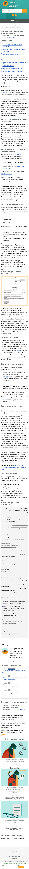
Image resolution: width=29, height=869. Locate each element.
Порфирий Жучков (10, 37)
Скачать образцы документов (12, 68)
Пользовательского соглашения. (14, 840)
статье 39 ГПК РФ (6, 174)
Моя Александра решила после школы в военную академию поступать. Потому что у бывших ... (14, 798)
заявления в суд (6, 92)
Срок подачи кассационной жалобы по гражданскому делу (13, 467)
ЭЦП (19, 447)
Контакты (14, 853)
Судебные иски (10, 25)
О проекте (14, 851)
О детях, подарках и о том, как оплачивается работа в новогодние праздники (12, 693)
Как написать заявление (10, 54)
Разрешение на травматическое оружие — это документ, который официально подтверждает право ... (14, 828)
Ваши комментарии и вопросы (12, 71)
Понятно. (21, 867)
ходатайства (5, 400)
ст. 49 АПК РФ (17, 155)
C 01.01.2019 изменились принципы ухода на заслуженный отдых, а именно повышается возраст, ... (14, 767)
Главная (3, 25)
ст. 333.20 (18, 350)
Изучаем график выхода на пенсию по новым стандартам (14, 760)
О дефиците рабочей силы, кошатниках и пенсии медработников (14, 678)
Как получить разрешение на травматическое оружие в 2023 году (14, 820)
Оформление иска (8, 65)
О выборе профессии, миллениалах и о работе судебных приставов (13, 685)
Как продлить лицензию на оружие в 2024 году (14, 671)
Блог (9, 675)
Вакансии (14, 858)
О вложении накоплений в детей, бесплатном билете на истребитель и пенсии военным (15, 790)
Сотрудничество (14, 856)
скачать (22, 709)
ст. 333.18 (25, 358)
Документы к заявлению (10, 60)
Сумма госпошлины (8, 57)
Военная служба (11, 668)
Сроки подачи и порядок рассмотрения (15, 63)
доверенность (7, 377)
